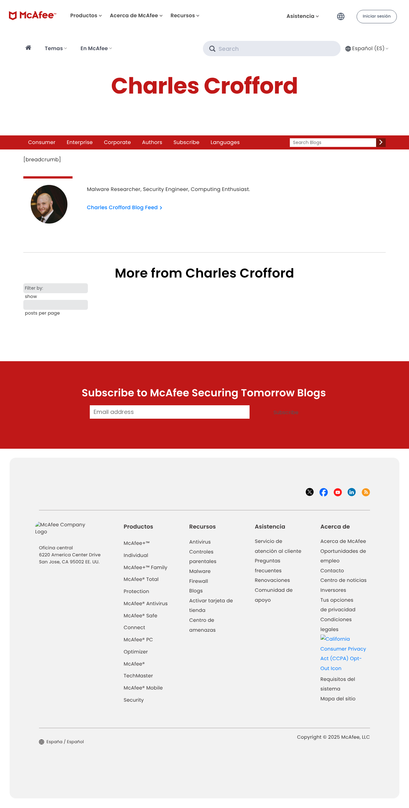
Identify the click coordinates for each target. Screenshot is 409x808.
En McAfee (94, 48)
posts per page (42, 313)
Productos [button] (83, 15)
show (31, 296)
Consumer (42, 142)
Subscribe (186, 142)
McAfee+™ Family (145, 567)
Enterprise (80, 142)
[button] (342, 14)
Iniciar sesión (377, 16)
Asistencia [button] (300, 16)
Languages (225, 142)
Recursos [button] (183, 15)
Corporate (117, 142)
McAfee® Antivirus (146, 603)
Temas (54, 48)
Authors (152, 142)
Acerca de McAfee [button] (134, 15)
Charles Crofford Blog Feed (122, 207)
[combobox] (366, 48)
